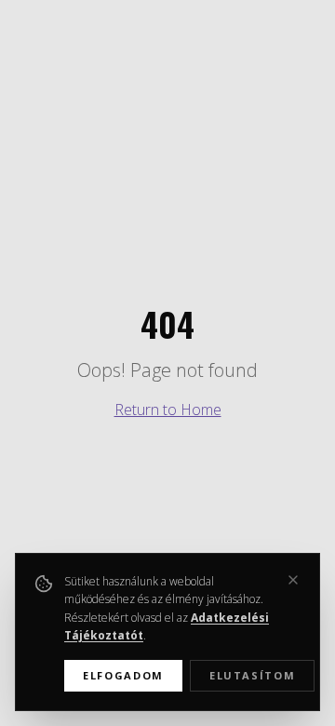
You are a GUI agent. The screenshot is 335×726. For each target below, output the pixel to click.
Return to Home (167, 409)
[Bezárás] (293, 579)
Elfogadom (123, 675)
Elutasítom (252, 675)
